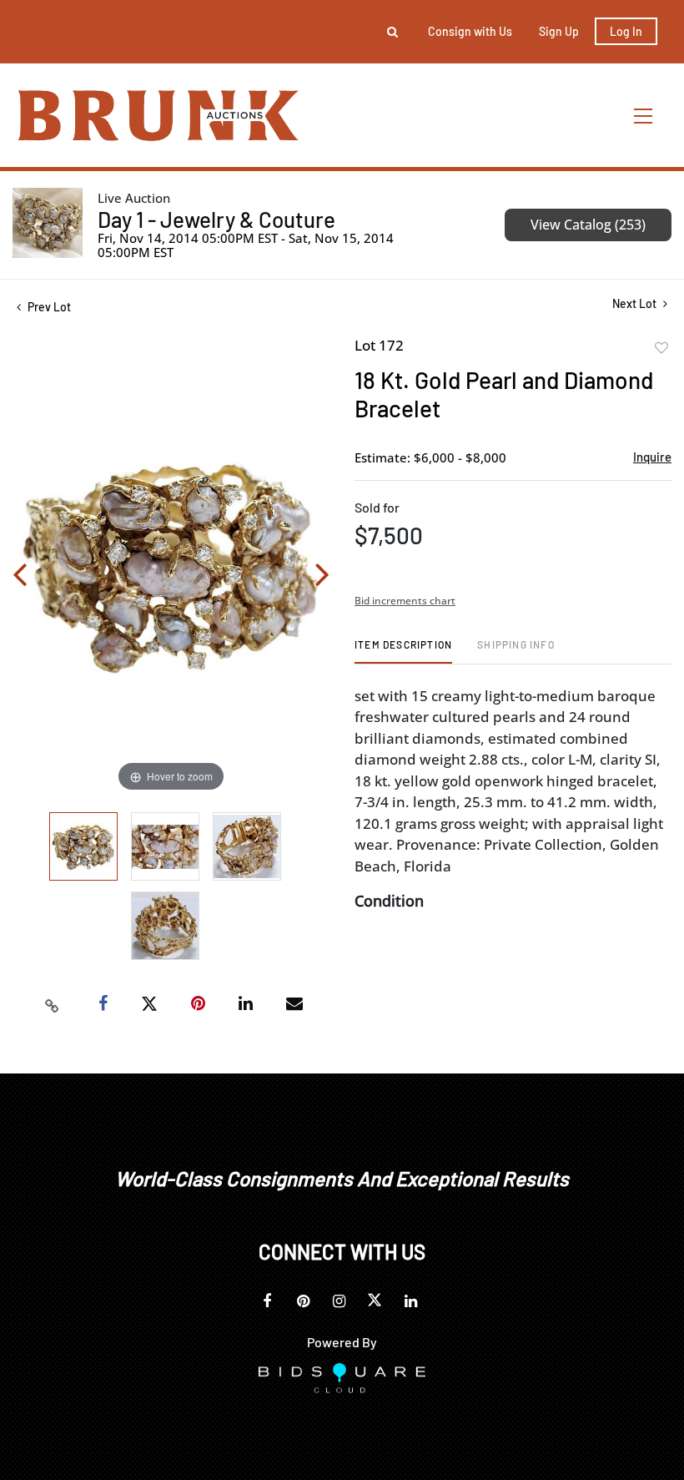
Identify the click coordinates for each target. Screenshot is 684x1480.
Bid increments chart (405, 601)
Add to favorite (661, 348)
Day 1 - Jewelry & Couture (216, 219)
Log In (626, 31)
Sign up (559, 31)
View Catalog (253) (588, 224)
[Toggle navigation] (644, 115)
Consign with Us (470, 31)
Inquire (652, 456)
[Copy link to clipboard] (53, 1004)
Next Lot (635, 303)
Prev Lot (48, 307)
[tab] (403, 651)
